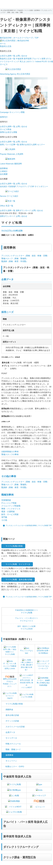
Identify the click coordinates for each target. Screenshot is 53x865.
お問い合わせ (21, 56)
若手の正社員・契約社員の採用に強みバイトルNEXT (26, 683)
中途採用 (19, 59)
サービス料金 (5, 129)
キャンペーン (11, 761)
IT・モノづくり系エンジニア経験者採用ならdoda (9, 666)
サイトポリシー (41, 186)
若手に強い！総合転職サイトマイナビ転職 (9, 651)
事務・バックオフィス (10, 509)
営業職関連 (6, 500)
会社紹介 (4, 186)
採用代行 (4, 117)
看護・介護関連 (8, 511)
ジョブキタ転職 (26, 697)
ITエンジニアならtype (26, 652)
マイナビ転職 (28, 10)
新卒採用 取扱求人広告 (17, 836)
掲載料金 (9, 709)
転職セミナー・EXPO (15, 766)
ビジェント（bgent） (10, 697)
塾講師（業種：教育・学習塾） (14, 261)
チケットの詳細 (12, 721)
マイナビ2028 (26, 627)
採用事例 (4, 168)
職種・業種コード (13, 749)
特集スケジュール (13, 744)
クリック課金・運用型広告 (19, 857)
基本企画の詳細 (12, 715)
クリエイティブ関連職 (10, 506)
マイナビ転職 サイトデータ (17, 564)
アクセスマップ (23, 186)
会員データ (10, 732)
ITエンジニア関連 (8, 503)
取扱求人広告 (5, 46)
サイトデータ (11, 738)
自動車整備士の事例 (9, 451)
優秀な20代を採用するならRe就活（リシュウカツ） (10, 682)
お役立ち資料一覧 (7, 56)
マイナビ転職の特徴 (14, 546)
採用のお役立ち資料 (28, 144)
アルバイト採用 (38, 59)
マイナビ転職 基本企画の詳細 (18, 579)
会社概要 (4, 174)
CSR (32, 186)
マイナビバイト (26, 619)
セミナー (41, 144)
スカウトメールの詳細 (15, 727)
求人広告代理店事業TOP (8, 10)
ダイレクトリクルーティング (21, 846)
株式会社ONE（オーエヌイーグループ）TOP (19, 38)
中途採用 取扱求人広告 (17, 776)
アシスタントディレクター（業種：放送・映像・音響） (25, 256)
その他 (4, 520)
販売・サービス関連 (9, 514)
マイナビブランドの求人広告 (12, 230)
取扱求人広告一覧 (7, 59)
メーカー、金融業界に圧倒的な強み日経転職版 (43, 682)
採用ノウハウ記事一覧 (9, 144)
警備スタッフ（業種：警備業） (14, 258)
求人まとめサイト (27, 61)
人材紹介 (4, 171)
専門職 (4, 517)
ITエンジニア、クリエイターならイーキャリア (43, 666)
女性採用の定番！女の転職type (43, 652)
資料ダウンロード (23, 210)
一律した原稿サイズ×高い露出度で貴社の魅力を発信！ (26, 666)
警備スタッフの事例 (9, 454)
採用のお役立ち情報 (8, 132)
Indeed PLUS (41, 61)
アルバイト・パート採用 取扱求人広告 (25, 823)
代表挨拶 (12, 186)
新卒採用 (28, 59)
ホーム (3, 43)
